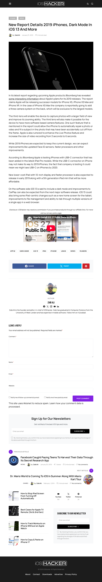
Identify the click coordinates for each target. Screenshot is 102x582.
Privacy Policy (71, 574)
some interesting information (24, 98)
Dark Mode (24, 251)
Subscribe (78, 431)
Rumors (83, 251)
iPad (44, 251)
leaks (63, 251)
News (22, 18)
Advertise (58, 574)
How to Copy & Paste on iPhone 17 (32, 540)
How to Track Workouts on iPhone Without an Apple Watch (33, 526)
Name (11, 362)
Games (25, 483)
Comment (12, 336)
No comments (83, 464)
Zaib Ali (51, 302)
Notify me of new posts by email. (57, 397)
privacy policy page (54, 213)
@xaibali (82, 312)
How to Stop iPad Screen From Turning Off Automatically (32, 496)
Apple (12, 251)
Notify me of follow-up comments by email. (25, 397)
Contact (36, 574)
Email (11, 374)
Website (11, 386)
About (27, 574)
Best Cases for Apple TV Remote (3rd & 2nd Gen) (32, 510)
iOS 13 (35, 251)
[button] (10, 3)
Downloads (47, 574)
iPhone (13, 18)
